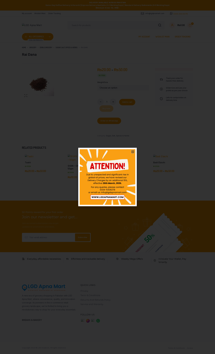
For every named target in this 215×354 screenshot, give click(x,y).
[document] (107, 177)
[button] (133, 152)
